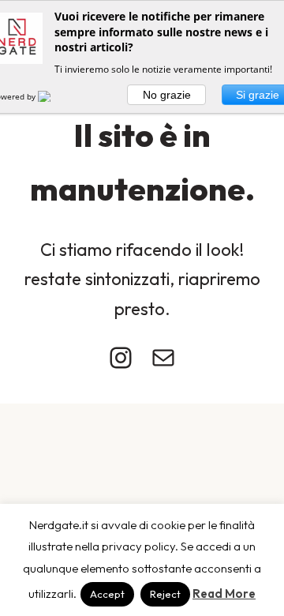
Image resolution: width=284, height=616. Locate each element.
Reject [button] (165, 594)
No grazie (167, 94)
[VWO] (53, 96)
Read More (224, 593)
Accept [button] (107, 594)
